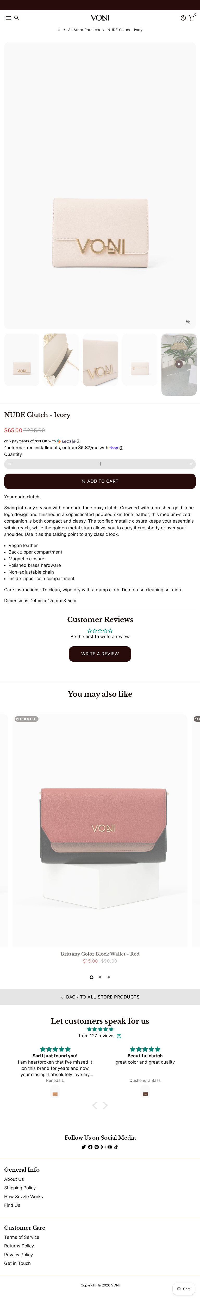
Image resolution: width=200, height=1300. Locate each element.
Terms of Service (21, 1237)
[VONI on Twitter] (84, 1147)
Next (191, 185)
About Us (14, 1179)
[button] (100, 441)
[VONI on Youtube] (110, 1147)
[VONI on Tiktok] (116, 1147)
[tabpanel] (100, 841)
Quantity (13, 454)
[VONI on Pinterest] (97, 1147)
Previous (9, 841)
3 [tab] (109, 977)
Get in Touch (17, 1263)
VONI (115, 1285)
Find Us (12, 1205)
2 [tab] (100, 977)
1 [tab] (91, 977)
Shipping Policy (20, 1187)
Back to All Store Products (100, 997)
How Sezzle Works (23, 1196)
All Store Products (84, 30)
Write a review (100, 653)
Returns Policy (19, 1245)
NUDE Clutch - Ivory (125, 30)
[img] (100, 1029)
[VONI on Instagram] (103, 1147)
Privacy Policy (18, 1254)
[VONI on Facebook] (90, 1147)
